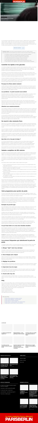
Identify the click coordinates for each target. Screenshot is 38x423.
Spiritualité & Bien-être (4, 17)
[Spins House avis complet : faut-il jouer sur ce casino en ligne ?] (33, 401)
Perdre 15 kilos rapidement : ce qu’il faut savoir (13, 299)
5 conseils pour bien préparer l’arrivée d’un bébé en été (6, 346)
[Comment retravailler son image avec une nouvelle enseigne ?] (4, 360)
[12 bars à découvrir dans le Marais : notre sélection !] (14, 371)
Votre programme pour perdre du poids (8, 292)
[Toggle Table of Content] (23, 48)
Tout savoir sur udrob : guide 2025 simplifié (7, 388)
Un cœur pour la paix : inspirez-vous (6, 390)
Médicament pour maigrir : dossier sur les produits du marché (30, 346)
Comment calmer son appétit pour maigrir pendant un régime (30, 333)
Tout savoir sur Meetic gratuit (5, 393)
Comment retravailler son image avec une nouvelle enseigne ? (4, 365)
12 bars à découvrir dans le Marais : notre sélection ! (14, 376)
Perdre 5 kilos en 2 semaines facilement (11, 300)
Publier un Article (23, 360)
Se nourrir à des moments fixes (6, 289)
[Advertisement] (19, 32)
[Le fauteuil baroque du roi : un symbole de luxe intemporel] (24, 401)
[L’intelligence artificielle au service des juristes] (24, 387)
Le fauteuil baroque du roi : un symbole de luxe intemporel (23, 406)
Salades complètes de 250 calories (7, 291)
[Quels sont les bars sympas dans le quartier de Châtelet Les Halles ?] (4, 371)
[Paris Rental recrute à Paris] (14, 360)
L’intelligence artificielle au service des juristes (24, 392)
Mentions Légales (23, 358)
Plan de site (22, 362)
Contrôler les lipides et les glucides (7, 288)
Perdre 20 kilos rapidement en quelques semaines (13, 298)
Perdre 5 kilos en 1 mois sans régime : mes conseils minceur (15, 301)
